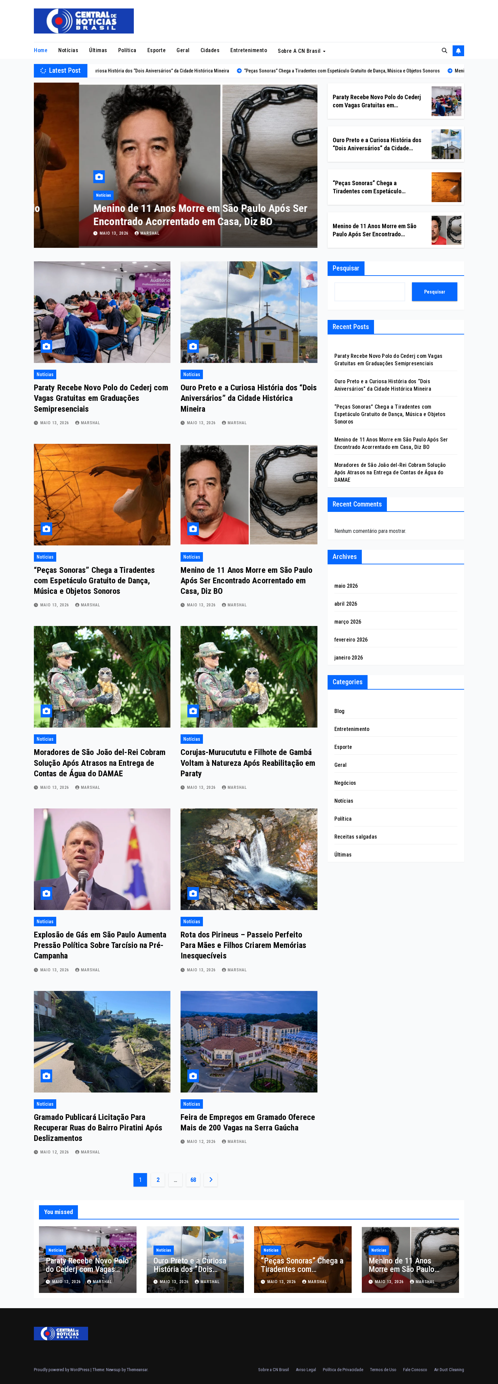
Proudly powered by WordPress (62, 1369)
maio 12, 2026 (55, 1152)
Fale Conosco (415, 1369)
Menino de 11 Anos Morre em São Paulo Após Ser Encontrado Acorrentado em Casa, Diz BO (155, 215)
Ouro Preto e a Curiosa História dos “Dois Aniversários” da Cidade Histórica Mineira (377, 147)
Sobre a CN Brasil (300, 50)
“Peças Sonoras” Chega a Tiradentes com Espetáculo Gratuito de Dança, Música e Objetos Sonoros (94, 580)
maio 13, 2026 (70, 233)
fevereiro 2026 (351, 639)
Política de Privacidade (343, 1369)
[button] (444, 50)
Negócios (345, 783)
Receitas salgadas (355, 837)
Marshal (105, 233)
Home (40, 50)
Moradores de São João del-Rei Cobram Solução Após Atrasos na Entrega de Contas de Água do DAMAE (100, 763)
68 (193, 1179)
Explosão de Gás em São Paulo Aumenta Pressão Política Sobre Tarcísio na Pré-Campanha (100, 945)
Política (127, 50)
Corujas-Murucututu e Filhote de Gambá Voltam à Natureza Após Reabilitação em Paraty (248, 763)
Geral (183, 50)
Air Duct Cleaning (449, 1369)
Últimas (98, 50)
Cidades (210, 50)
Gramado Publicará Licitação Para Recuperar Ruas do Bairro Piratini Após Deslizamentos (98, 1127)
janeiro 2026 (348, 657)
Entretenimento (248, 50)
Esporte (156, 50)
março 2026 (347, 622)
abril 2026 (345, 604)
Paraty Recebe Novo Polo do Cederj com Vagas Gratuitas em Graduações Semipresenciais (377, 104)
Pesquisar (346, 268)
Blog (339, 711)
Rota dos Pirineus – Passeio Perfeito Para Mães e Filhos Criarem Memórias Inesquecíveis (243, 945)
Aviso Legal (306, 1369)
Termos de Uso (383, 1369)
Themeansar (137, 1369)
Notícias (68, 50)
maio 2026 (346, 586)
